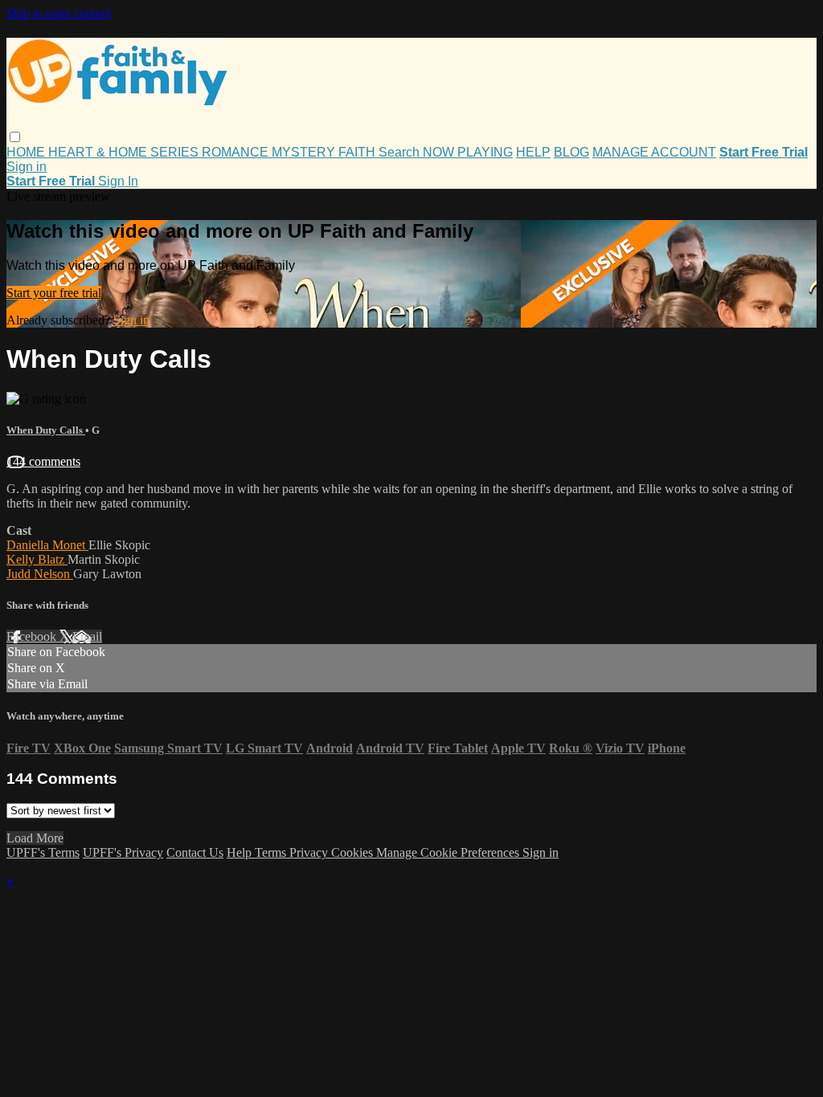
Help (241, 852)
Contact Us (194, 852)
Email (87, 636)
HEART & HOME (99, 152)
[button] (15, 137)
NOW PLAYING (468, 152)
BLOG (571, 152)
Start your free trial (53, 293)
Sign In (118, 181)
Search (401, 152)
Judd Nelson (39, 574)
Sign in (26, 166)
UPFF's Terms (43, 852)
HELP (533, 152)
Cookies (353, 852)
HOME (27, 152)
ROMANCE (237, 152)
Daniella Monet (47, 545)
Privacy (310, 852)
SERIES (176, 152)
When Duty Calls (45, 430)
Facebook (32, 636)
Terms (272, 852)
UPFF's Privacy (123, 852)
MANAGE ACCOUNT (654, 152)
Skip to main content (58, 13)
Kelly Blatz (37, 559)
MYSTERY (305, 152)
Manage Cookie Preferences (449, 852)
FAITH (358, 152)
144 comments (43, 461)
